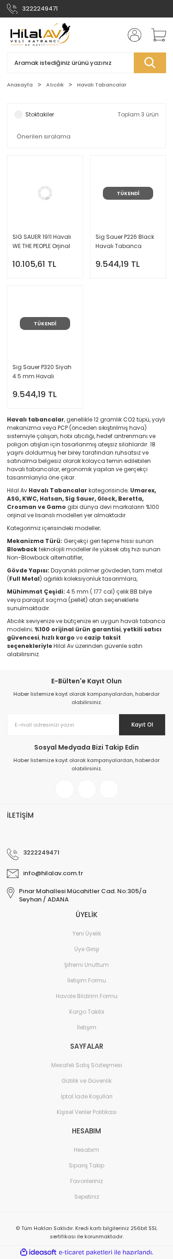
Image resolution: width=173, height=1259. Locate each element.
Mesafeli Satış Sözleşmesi (86, 1065)
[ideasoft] (38, 1252)
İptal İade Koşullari (87, 1096)
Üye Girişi (86, 949)
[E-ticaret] (86, 1252)
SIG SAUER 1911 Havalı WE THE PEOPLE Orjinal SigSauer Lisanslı (41, 242)
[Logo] (39, 35)
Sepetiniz (86, 1197)
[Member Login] (131, 35)
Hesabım (86, 1150)
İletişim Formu (86, 980)
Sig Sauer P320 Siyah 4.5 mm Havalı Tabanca (42, 372)
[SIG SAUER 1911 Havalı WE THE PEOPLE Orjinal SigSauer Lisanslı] (45, 217)
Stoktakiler (39, 114)
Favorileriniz (86, 1181)
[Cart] (155, 35)
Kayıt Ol (142, 724)
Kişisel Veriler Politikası (87, 1112)
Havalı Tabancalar (101, 84)
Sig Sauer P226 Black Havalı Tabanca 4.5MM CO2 (124, 242)
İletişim (86, 1027)
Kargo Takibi (86, 1012)
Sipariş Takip (86, 1165)
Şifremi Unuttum (86, 965)
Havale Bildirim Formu (87, 996)
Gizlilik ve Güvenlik (86, 1081)
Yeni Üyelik (86, 933)
